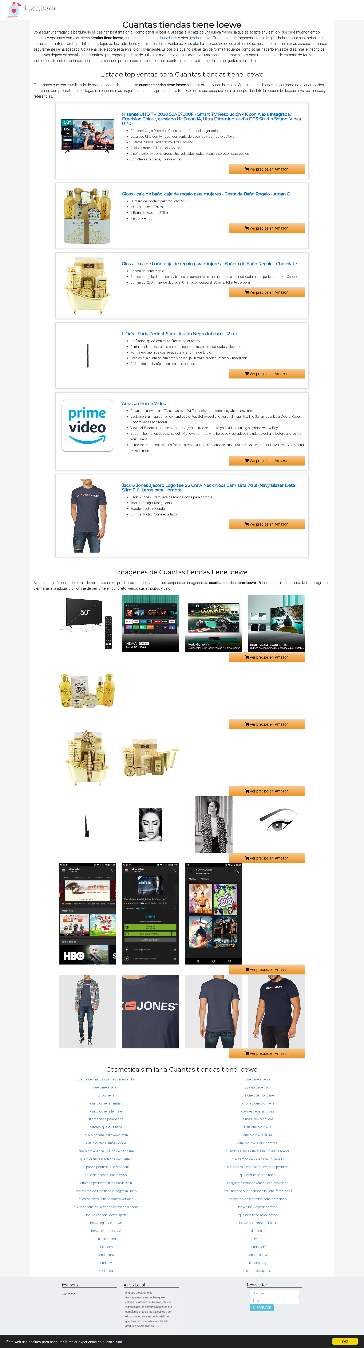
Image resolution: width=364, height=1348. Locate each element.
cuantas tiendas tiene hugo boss (151, 38)
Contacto (68, 1294)
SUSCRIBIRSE (262, 1307)
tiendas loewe (200, 38)
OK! (345, 1341)
